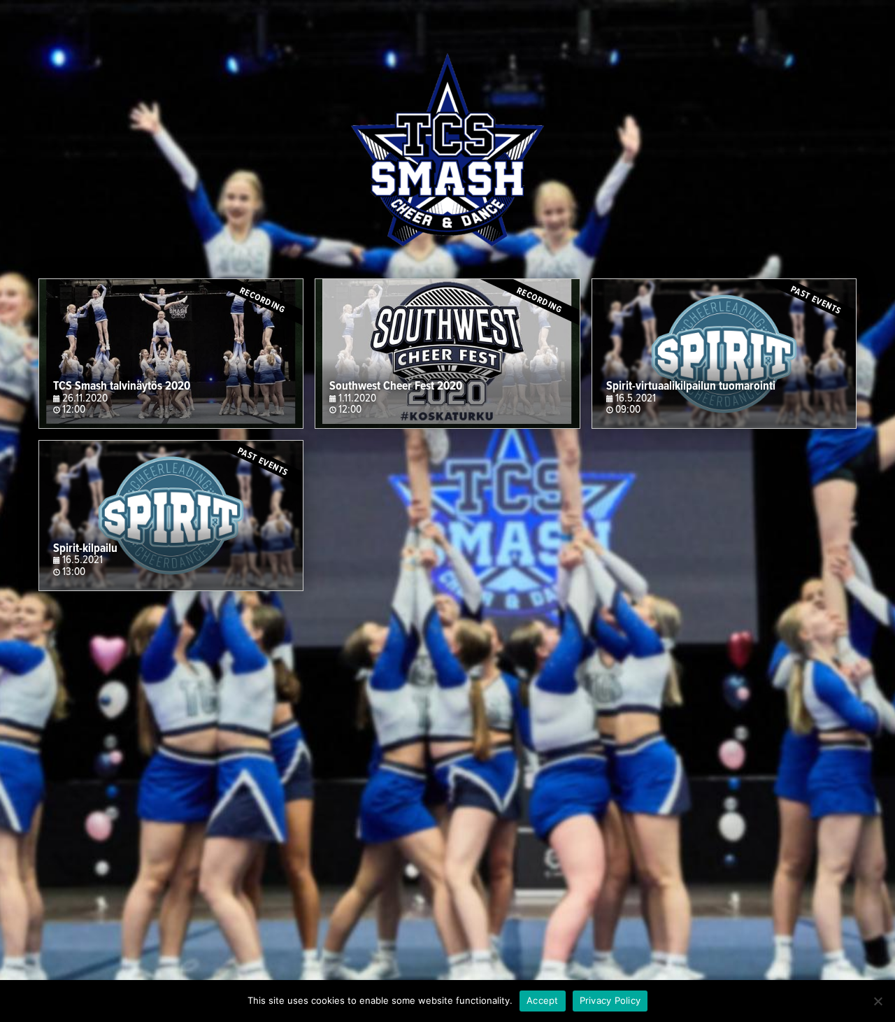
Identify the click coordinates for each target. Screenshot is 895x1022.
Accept (543, 1000)
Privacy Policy (610, 1000)
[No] (878, 1001)
